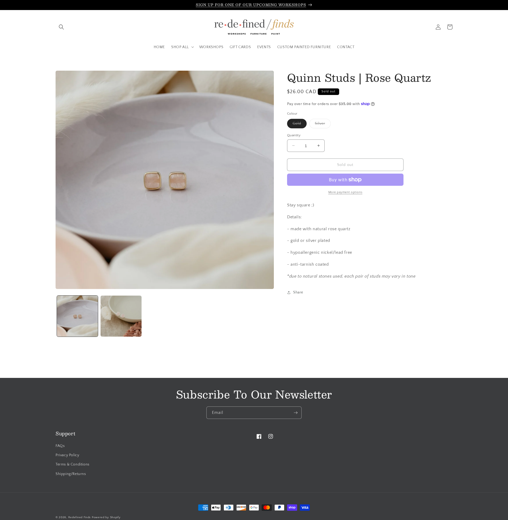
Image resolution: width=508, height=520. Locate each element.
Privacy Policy (67, 455)
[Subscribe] (295, 412)
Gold (300, 124)
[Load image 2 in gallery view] (121, 316)
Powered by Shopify (106, 517)
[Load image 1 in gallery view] (77, 316)
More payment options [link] (345, 192)
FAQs (60, 446)
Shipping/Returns (71, 474)
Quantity (294, 135)
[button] (61, 27)
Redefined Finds (79, 517)
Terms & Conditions (72, 465)
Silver (323, 124)
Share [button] (298, 292)
